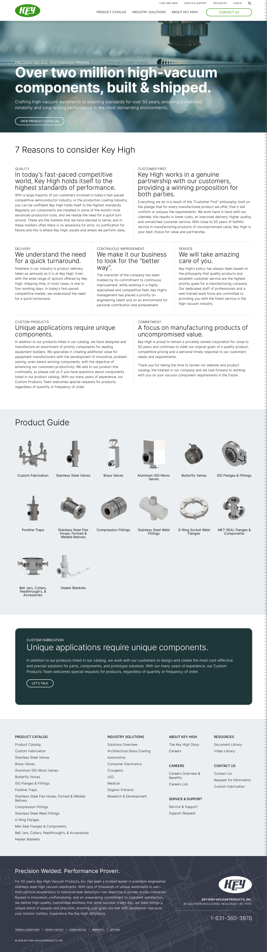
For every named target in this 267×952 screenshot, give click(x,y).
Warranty (98, 929)
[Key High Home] (27, 16)
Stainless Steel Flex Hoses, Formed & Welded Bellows (73, 533)
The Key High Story (184, 744)
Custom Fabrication (32, 475)
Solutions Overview (122, 744)
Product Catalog (111, 12)
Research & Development (127, 796)
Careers (175, 751)
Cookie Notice (77, 929)
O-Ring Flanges (27, 820)
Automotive (116, 757)
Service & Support (195, 3)
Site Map (115, 929)
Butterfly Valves (194, 475)
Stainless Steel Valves (73, 475)
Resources (220, 3)
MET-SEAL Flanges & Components (234, 531)
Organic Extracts (120, 790)
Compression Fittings (113, 530)
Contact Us (225, 766)
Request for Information (232, 780)
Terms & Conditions (27, 929)
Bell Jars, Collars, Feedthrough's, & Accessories (33, 591)
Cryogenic (115, 770)
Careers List (178, 784)
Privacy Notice (54, 929)
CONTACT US (229, 12)
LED (110, 777)
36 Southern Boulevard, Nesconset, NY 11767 (217, 903)
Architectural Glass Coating (129, 751)
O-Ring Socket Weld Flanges (194, 531)
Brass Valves (113, 475)
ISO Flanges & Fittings (234, 475)
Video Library (224, 751)
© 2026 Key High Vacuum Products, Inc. (39, 940)
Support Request (182, 813)
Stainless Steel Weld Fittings (154, 531)
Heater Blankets (73, 588)
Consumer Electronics (124, 764)
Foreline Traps (33, 530)
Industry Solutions (149, 12)
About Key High (185, 12)
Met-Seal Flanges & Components (40, 826)
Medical (113, 783)
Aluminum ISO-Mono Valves (153, 477)
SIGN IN (237, 3)
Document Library (228, 744)
